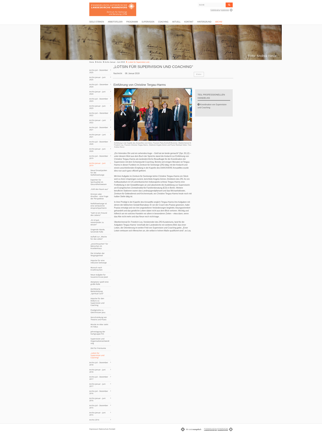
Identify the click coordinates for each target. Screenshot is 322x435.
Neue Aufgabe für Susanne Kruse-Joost (99, 276)
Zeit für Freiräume (98, 348)
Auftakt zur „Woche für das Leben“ (99, 237)
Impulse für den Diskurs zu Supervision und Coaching (97, 301)
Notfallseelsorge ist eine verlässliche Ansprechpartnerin (99, 205)
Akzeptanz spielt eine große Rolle (100, 283)
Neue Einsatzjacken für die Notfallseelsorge (99, 172)
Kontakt (188, 21)
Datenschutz (104, 429)
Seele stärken (96, 21)
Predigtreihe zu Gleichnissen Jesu (98, 311)
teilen (199, 74)
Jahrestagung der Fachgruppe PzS (98, 332)
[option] (161, 42)
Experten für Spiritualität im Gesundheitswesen (99, 182)
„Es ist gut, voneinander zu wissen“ (97, 222)
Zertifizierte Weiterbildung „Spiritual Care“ (97, 291)
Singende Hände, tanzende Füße (98, 230)
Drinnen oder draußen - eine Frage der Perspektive (99, 196)
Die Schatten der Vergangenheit (98, 254)
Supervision (148, 21)
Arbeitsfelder (115, 21)
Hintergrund (204, 21)
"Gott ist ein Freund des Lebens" (99, 214)
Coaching (163, 21)
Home (91, 62)
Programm (132, 21)
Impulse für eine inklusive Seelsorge (99, 261)
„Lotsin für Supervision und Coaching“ (97, 355)
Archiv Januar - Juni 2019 (114, 62)
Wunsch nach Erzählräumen (97, 268)
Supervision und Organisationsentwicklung (100, 341)
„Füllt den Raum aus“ (99, 189)
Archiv (218, 21)
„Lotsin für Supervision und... (139, 62)
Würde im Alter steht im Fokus (99, 325)
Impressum (93, 429)
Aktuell (176, 21)
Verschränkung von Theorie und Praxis (99, 318)
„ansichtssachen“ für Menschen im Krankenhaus (99, 246)
